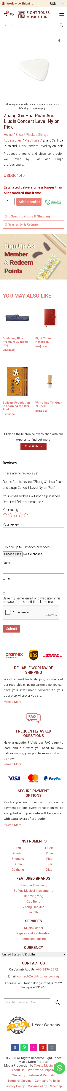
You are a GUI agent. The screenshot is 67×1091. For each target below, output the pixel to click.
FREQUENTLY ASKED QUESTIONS (33, 733)
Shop (19, 134)
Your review (12, 524)
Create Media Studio (48, 1065)
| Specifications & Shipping (29, 216)
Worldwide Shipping (20, 3)
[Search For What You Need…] (27, 1002)
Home (8, 134)
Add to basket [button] (10, 357)
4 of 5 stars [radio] (20, 514)
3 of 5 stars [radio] (15, 514)
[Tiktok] (52, 1047)
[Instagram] (33, 1047)
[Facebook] (15, 1047)
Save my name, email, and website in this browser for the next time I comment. (31, 600)
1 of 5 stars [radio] (5, 514)
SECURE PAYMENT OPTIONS (34, 793)
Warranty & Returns (23, 224)
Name (7, 562)
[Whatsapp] (24, 1047)
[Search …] (33, 25)
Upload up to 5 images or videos (27, 547)
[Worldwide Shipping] (3, 3)
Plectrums (32, 140)
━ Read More (12, 702)
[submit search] (61, 25)
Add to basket (29, 202)
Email (6, 578)
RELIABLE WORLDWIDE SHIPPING (33, 670)
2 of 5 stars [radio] (10, 514)
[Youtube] (43, 1047)
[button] (33, 216)
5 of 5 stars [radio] (26, 514)
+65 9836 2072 (47, 969)
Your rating (10, 509)
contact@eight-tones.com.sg (38, 976)
